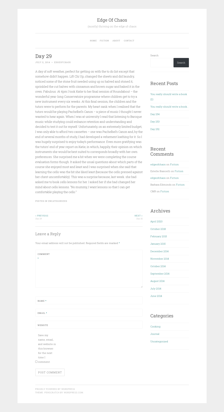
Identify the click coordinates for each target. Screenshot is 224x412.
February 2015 (158, 236)
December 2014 (159, 251)
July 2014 (155, 288)
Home (93, 40)
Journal (154, 333)
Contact (129, 40)
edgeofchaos (62, 62)
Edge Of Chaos (112, 20)
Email (42, 313)
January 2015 (158, 243)
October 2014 (158, 266)
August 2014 (157, 281)
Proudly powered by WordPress (55, 389)
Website (43, 325)
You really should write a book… (169, 106)
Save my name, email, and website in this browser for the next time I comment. (47, 348)
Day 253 (155, 121)
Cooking (155, 326)
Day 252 (155, 129)
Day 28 (41, 217)
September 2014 (159, 273)
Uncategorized (57, 201)
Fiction (104, 40)
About (116, 40)
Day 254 (155, 114)
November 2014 (159, 258)
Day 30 (139, 217)
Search (154, 55)
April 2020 (156, 221)
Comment (44, 256)
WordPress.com (73, 392)
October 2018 (158, 229)
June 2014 (156, 296)
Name (42, 301)
